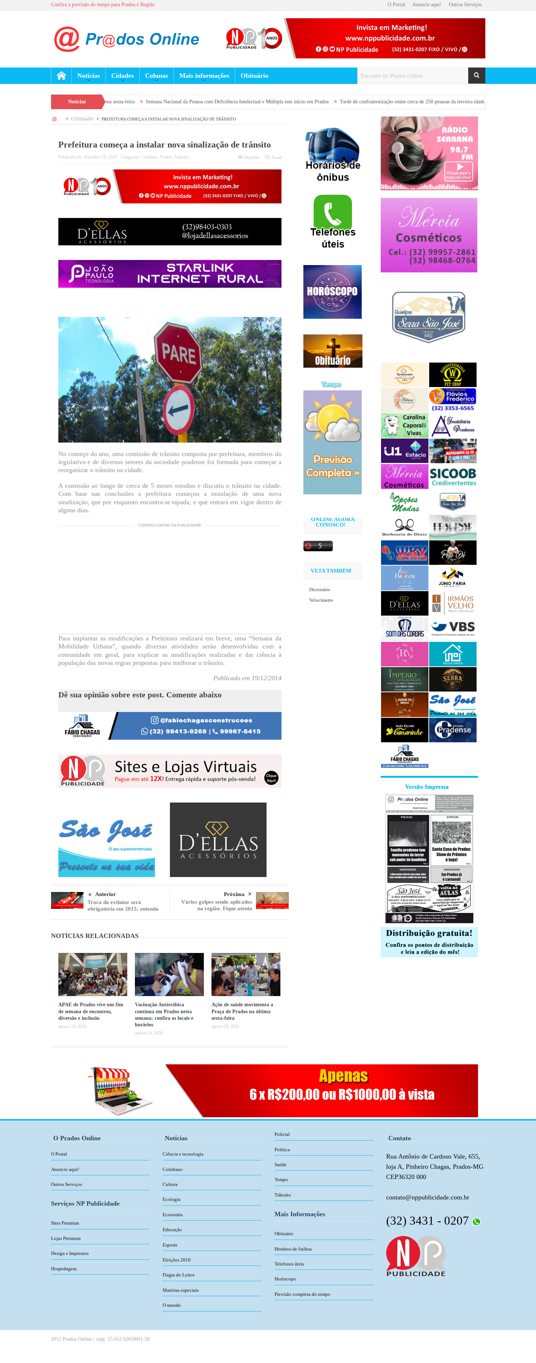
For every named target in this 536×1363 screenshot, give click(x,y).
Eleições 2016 (177, 1260)
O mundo (172, 1305)
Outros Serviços (465, 4)
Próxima (234, 894)
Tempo (281, 1179)
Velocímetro (321, 600)
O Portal (396, 4)
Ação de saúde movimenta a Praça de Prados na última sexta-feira (242, 1011)
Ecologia (171, 1199)
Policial (282, 1134)
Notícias (88, 75)
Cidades (122, 75)
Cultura (170, 1184)
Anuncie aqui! (427, 4)
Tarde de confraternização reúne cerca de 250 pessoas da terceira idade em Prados (359, 101)
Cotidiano (149, 157)
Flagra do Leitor (178, 1275)
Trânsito (181, 157)
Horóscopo (285, 1279)
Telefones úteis (289, 1264)
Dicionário (319, 589)
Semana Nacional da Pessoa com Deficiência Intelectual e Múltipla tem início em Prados (172, 101)
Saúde (281, 1164)
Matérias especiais (181, 1290)
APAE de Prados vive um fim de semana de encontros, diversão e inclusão (90, 1011)
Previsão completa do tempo (302, 1294)
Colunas (156, 75)
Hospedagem (64, 1268)
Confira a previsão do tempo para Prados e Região (103, 4)
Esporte (170, 1245)
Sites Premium (65, 1223)
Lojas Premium (66, 1238)
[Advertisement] (169, 583)
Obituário (254, 75)
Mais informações (204, 75)
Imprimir (252, 157)
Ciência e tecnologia (183, 1154)
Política (282, 1149)
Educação (172, 1229)
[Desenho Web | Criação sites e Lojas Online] (416, 1255)
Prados (166, 157)
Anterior (105, 894)
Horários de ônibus (293, 1249)
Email (276, 157)
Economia (173, 1214)
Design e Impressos (70, 1253)
